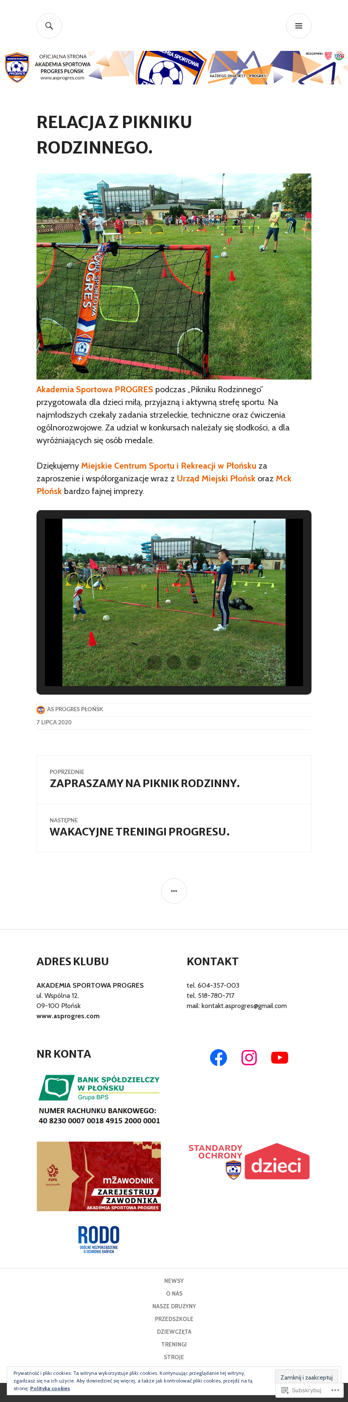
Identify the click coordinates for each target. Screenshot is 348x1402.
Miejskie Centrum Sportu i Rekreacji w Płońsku (168, 466)
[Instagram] (249, 1057)
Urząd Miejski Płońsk (216, 478)
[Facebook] (218, 1057)
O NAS (174, 1293)
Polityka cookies (50, 1388)
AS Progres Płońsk (75, 709)
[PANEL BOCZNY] (174, 891)
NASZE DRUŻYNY (174, 1306)
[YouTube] (279, 1057)
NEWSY (174, 1280)
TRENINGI (174, 1344)
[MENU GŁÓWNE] (299, 26)
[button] (154, 662)
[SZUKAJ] (49, 26)
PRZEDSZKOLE (174, 1318)
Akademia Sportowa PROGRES (94, 389)
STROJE (174, 1357)
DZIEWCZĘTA (174, 1331)
